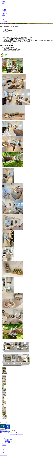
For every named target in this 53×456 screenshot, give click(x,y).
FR (3, 18)
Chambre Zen (7, 5)
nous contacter (17, 422)
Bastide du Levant (4, 2)
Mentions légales (13, 434)
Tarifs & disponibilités (4, 13)
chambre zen (9, 420)
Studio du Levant (7, 7)
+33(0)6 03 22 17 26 (3, 21)
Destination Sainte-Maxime (4, 11)
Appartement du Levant (8, 6)
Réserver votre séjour (3, 16)
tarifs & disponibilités (19, 420)
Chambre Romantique (8, 439)
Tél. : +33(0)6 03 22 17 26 (12, 432)
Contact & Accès (3, 15)
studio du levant (13, 420)
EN (3, 19)
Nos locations (3, 3)
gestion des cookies (19, 434)
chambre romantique (3, 420)
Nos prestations (4, 9)
